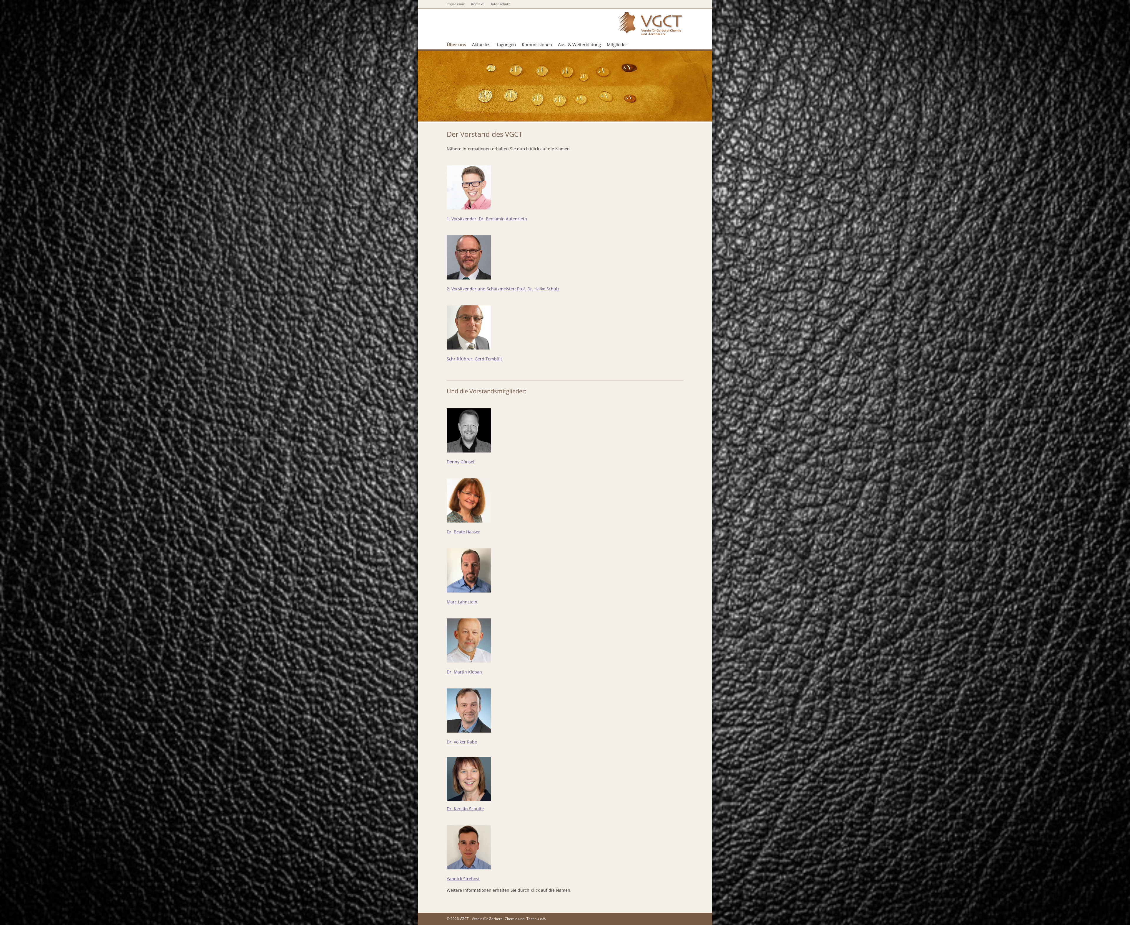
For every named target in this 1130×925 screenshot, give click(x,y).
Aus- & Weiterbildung (579, 44)
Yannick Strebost (463, 878)
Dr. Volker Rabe (462, 742)
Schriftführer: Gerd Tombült (474, 359)
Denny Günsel (460, 462)
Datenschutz (499, 3)
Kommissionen (537, 44)
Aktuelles (481, 44)
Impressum (456, 3)
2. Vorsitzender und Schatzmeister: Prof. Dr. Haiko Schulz (503, 289)
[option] (565, 86)
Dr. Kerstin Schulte (465, 808)
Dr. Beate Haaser (463, 532)
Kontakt (477, 3)
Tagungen (506, 44)
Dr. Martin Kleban (464, 672)
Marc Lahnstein (462, 602)
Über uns (456, 44)
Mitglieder (617, 44)
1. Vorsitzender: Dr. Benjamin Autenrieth (487, 219)
